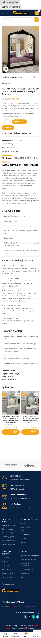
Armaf (22, 523)
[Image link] (19, 606)
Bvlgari (22, 531)
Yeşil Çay (5, 562)
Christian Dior (25, 535)
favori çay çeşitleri (6, 553)
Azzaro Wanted (25, 527)
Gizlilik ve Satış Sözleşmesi (25, 564)
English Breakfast (8, 577)
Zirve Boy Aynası (8, 541)
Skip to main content (11, 7)
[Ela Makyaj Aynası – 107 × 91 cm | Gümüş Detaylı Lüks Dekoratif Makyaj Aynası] (30, 403)
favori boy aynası (6, 520)
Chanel (23, 538)
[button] (11, 432)
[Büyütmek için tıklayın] (6, 69)
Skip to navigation (10, 2)
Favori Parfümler (28, 519)
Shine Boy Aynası (8, 537)
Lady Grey (5, 565)
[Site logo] (20, 13)
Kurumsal (25, 552)
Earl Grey (5, 558)
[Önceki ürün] (32, 77)
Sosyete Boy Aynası (9, 544)
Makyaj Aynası (17, 77)
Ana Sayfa (5, 77)
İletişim (23, 577)
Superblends (6, 569)
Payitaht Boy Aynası (9, 533)
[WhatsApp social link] (14, 151)
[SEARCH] (37, 19)
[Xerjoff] (11, 465)
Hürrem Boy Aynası (9, 525)
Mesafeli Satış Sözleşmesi (29, 556)
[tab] (7, 157)
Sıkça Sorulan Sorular (28, 559)
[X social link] (11, 151)
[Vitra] (29, 465)
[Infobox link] (20, 478)
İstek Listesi (24, 573)
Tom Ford (23, 542)
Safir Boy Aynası (7, 529)
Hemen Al (8, 128)
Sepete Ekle (19, 122)
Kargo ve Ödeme (26, 569)
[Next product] (38, 77)
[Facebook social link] (8, 151)
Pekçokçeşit (11, 147)
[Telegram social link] (16, 151)
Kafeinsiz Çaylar (7, 573)
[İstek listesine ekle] (17, 394)
